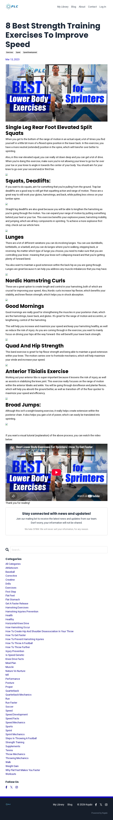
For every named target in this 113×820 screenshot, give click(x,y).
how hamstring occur (18, 627)
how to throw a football (19, 643)
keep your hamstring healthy (83, 326)
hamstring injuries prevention (22, 611)
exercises (9, 52)
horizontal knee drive (17, 623)
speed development (30, 52)
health (9, 615)
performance (13, 678)
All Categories (13, 563)
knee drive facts (15, 659)
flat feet (10, 595)
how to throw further (18, 647)
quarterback (12, 690)
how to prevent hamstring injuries (25, 639)
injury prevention (15, 651)
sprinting (60, 221)
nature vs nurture (15, 671)
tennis (9, 750)
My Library (62, 6)
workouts (11, 774)
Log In (102, 6)
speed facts (12, 718)
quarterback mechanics (19, 694)
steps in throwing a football (21, 738)
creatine (10, 579)
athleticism (12, 567)
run (8, 698)
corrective (11, 575)
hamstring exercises (17, 607)
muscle (10, 667)
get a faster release (17, 603)
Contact (92, 6)
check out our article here (25, 225)
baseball (10, 571)
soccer (9, 706)
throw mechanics (15, 754)
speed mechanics (15, 722)
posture (10, 682)
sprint (9, 730)
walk (8, 762)
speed (18, 52)
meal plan (11, 663)
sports (9, 726)
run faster (11, 702)
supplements (13, 746)
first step (11, 591)
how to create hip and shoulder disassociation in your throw (40, 631)
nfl (7, 674)
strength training (15, 742)
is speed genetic (15, 655)
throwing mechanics (17, 758)
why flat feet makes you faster (23, 770)
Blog (73, 6)
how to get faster (16, 635)
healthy (10, 619)
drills (8, 583)
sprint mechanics (15, 734)
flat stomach (13, 599)
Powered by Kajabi (99, 813)
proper (9, 686)
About (82, 6)
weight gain (12, 766)
